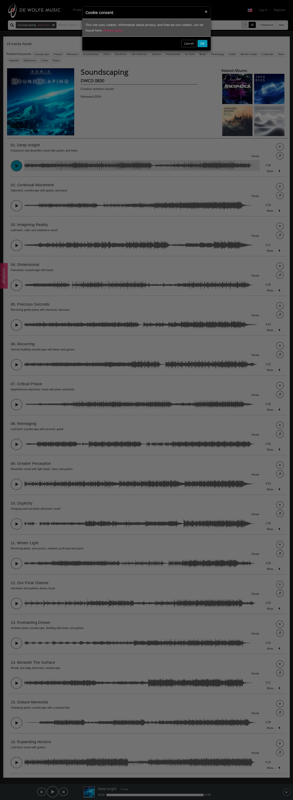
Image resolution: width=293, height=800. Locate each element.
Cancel (189, 43)
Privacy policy (113, 30)
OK (202, 43)
